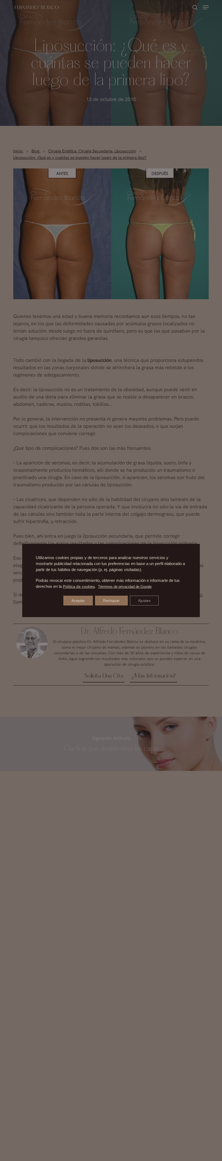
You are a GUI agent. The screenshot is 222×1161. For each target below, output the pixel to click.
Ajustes (144, 600)
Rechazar (111, 600)
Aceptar (78, 600)
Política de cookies (79, 586)
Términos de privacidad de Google (125, 587)
